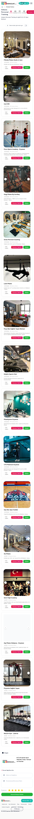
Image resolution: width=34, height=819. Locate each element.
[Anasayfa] (2, 7)
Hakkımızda (4, 804)
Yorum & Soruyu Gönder (17, 794)
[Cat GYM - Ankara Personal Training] (17, 95)
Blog (18, 804)
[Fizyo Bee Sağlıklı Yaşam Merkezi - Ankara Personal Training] (17, 320)
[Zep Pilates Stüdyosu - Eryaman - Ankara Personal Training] (17, 634)
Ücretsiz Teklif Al (16, 67)
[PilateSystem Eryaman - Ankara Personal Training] (17, 410)
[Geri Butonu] (28, 44)
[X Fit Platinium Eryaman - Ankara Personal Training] (17, 455)
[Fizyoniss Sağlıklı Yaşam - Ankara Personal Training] (17, 679)
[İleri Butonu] (5, 44)
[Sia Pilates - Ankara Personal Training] (17, 544)
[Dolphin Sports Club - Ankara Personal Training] (17, 365)
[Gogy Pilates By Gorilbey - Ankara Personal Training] (17, 185)
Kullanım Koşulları (6, 807)
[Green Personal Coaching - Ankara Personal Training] (17, 230)
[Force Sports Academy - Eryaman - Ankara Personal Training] (17, 140)
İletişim (27, 67)
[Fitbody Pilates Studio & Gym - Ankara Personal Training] (17, 50)
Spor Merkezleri (12, 804)
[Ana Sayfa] (8, 3)
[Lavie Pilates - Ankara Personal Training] (17, 274)
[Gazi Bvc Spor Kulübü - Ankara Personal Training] (17, 500)
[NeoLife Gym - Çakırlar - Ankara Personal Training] (17, 724)
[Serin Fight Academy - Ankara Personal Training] (17, 588)
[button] (17, 3)
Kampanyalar (24, 804)
